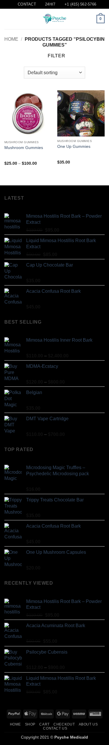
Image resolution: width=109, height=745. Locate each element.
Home (11, 39)
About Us (88, 724)
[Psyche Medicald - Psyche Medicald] (55, 19)
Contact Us (55, 728)
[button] (7, 19)
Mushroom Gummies (23, 148)
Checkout (64, 724)
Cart (44, 724)
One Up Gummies (73, 146)
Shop (30, 724)
